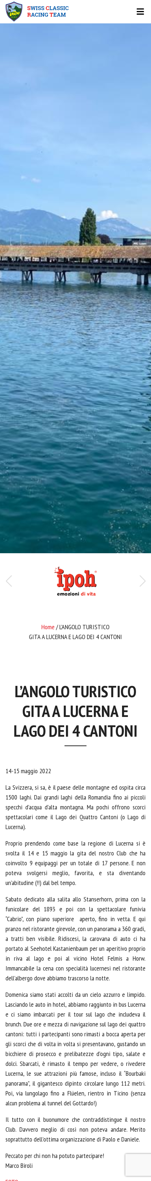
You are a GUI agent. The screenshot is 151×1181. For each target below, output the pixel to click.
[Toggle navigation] (75, 11)
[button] (142, 581)
